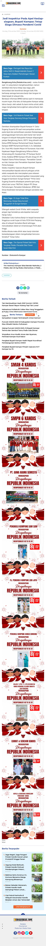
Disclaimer (23, 926)
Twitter (27, 936)
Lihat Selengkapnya (22, 907)
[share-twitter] (21, 287)
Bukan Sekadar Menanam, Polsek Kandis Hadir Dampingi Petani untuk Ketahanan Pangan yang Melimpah (16, 887)
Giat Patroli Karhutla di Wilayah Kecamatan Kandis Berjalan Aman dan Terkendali (17, 897)
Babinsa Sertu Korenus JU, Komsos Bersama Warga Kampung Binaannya (16, 877)
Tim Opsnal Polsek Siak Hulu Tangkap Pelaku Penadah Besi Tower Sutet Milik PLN (20, 245)
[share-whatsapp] (24, 287)
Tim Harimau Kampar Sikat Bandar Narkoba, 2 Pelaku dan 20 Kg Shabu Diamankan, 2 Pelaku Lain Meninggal (22, 267)
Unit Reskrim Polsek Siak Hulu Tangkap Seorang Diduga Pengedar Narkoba (20, 118)
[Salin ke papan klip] (28, 287)
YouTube (32, 936)
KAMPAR (7, 275)
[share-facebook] (17, 287)
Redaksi (23, 924)
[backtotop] (23, 915)
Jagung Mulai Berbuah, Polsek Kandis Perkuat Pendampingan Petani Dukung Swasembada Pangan (14, 867)
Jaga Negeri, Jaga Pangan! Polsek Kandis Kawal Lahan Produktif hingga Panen (16, 857)
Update (30, 314)
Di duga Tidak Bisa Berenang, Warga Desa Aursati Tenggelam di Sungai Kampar (16, 201)
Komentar (24, 293)
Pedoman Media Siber (23, 928)
